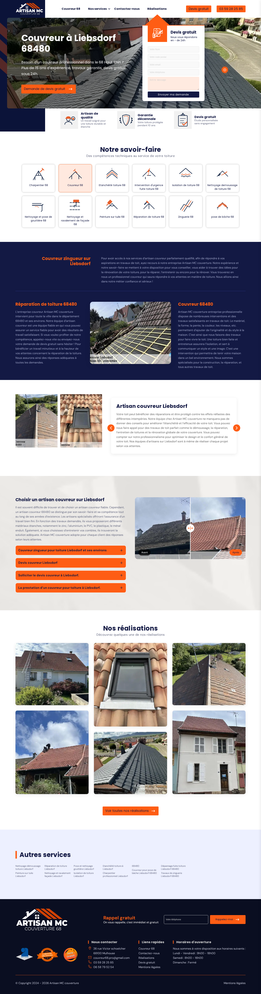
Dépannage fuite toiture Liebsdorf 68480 (173, 867)
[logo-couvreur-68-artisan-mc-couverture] (29, 8)
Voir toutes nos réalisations (127, 810)
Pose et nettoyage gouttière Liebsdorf (84, 867)
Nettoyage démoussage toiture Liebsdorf (27, 867)
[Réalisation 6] (130, 763)
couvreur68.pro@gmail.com (111, 958)
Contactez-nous (127, 9)
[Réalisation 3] (209, 674)
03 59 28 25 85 (231, 9)
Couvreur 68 (71, 9)
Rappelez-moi (224, 919)
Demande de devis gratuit (45, 89)
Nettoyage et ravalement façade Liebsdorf (57, 875)
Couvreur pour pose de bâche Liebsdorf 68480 (144, 872)
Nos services (97, 9)
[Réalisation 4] (52, 752)
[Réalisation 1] (52, 674)
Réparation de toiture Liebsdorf (56, 867)
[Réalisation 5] (209, 752)
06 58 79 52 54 (103, 967)
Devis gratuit (199, 9)
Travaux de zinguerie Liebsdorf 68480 (171, 875)
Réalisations (157, 9)
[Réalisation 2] (130, 685)
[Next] (236, 428)
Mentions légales (149, 967)
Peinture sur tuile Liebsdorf (24, 875)
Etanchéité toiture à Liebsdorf (113, 867)
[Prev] (111, 428)
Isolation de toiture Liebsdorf (84, 875)
